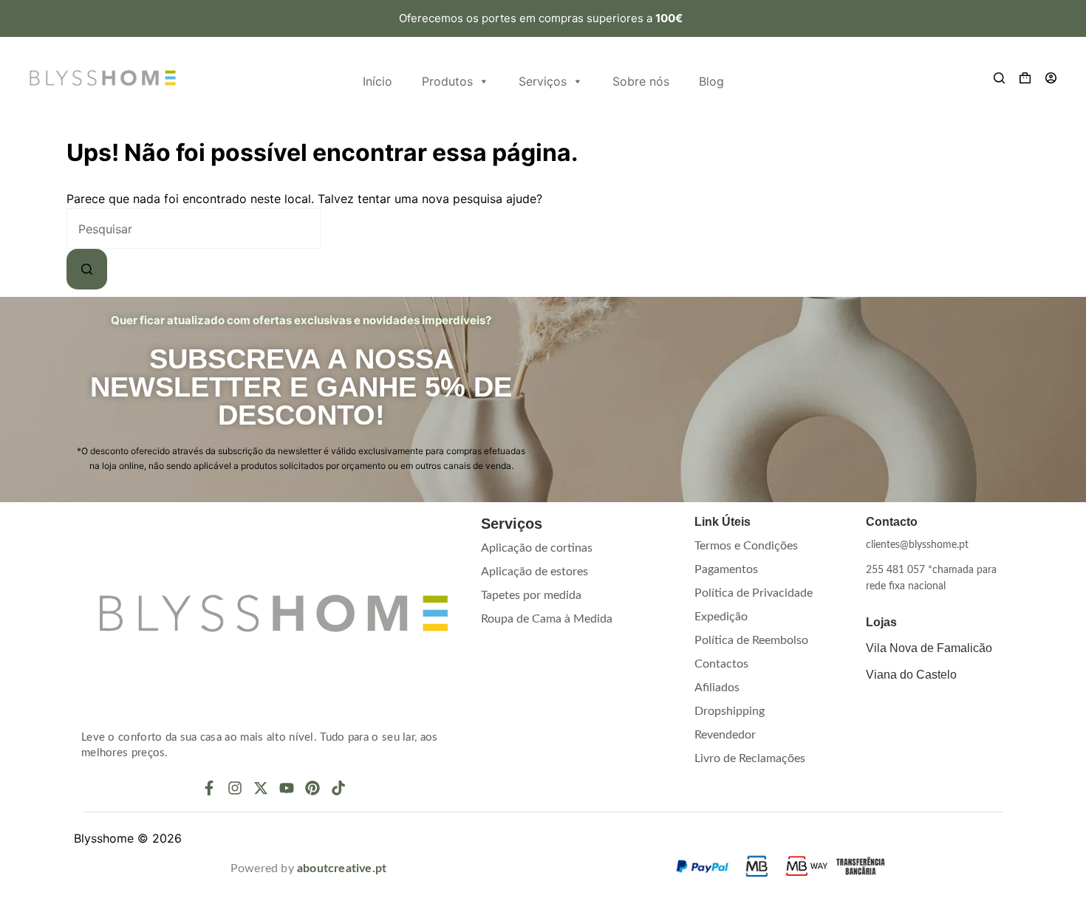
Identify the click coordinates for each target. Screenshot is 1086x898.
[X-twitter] (260, 788)
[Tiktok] (338, 788)
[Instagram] (235, 788)
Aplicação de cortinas (536, 548)
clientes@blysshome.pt (917, 545)
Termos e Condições (746, 546)
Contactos (721, 664)
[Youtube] (286, 788)
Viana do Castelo (911, 674)
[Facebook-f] (209, 788)
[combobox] (193, 228)
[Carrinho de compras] (1025, 77)
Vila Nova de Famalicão (929, 648)
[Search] (999, 77)
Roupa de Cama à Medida (546, 619)
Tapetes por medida (531, 595)
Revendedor (725, 735)
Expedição (721, 617)
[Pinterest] (312, 788)
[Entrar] (1050, 77)
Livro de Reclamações (749, 758)
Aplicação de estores (534, 571)
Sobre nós (640, 81)
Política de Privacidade (753, 593)
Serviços (543, 81)
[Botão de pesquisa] (86, 269)
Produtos (447, 81)
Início (377, 81)
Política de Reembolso (751, 640)
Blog (711, 81)
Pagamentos (726, 569)
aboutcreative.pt (341, 868)
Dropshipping (729, 711)
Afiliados (717, 687)
